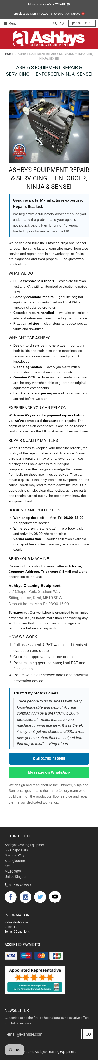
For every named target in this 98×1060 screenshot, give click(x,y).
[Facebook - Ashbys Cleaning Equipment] (11, 897)
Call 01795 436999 (49, 759)
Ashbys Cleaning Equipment (55, 1052)
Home (9, 54)
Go (88, 1034)
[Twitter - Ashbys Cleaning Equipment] (40, 897)
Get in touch (17, 836)
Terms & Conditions (17, 931)
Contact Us (12, 927)
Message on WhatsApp (49, 772)
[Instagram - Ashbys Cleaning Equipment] (25, 897)
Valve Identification (17, 922)
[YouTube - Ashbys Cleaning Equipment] (55, 897)
